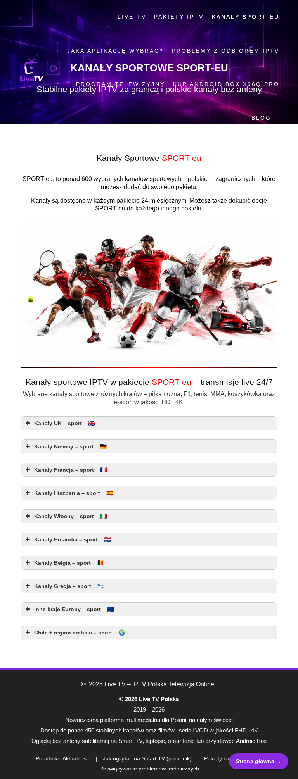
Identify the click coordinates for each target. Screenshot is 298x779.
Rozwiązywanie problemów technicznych (149, 768)
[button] (149, 423)
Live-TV (132, 17)
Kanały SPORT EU (245, 17)
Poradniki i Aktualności (63, 758)
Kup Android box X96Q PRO (226, 84)
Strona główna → (258, 761)
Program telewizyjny (120, 84)
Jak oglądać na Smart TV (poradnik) (147, 758)
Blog (261, 118)
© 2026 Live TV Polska (149, 699)
